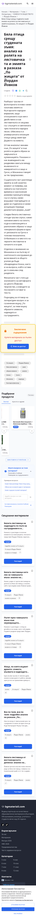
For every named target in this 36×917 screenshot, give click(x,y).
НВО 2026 (5, 844)
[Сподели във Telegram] (23, 90)
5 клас (4, 860)
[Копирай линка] (26, 90)
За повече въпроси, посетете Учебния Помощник (16, 505)
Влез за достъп (19, 346)
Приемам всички (18, 909)
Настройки (18, 913)
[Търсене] (28, 4)
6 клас (4, 863)
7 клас (23, 12)
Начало (5, 12)
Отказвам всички (18, 905)
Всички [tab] (6, 402)
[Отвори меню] (32, 4)
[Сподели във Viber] (13, 90)
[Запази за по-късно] (30, 59)
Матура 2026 (7, 841)
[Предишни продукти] (4, 431)
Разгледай (18, 561)
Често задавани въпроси (11, 850)
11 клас (16, 867)
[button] (10, 363)
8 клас (4, 871)
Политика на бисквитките (24, 900)
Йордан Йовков (10, 16)
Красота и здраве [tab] (18, 402)
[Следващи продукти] (32, 431)
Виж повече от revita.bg (16, 460)
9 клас (15, 860)
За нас (4, 834)
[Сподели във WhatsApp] (19, 90)
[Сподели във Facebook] (16, 90)
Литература (6, 14)
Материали (14, 12)
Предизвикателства (9, 847)
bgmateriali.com (13, 3)
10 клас (16, 863)
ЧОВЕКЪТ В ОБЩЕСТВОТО (23, 14)
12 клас (16, 871)
